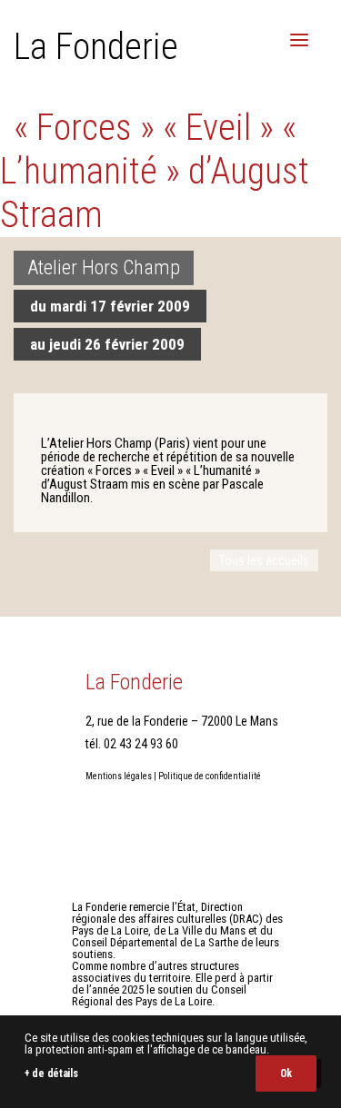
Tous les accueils (264, 560)
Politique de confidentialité (209, 776)
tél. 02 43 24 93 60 (131, 744)
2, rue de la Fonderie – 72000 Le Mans (181, 721)
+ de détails (51, 1073)
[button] (299, 40)
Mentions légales (118, 776)
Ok (286, 1073)
